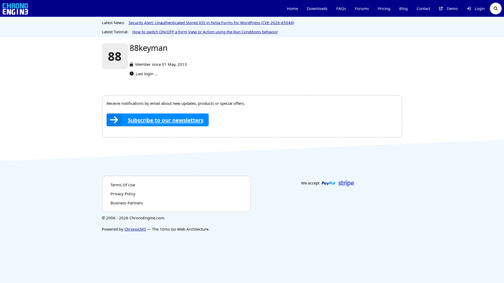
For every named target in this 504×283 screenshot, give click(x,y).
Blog (403, 8)
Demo (452, 8)
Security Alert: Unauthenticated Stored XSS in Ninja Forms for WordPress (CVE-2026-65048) (211, 22)
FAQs (341, 8)
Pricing (384, 8)
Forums (362, 8)
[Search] (496, 8)
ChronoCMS (135, 229)
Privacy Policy (123, 193)
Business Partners (127, 202)
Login (480, 8)
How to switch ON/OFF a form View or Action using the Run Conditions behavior (205, 31)
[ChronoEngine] (15, 8)
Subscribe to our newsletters (165, 120)
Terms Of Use (123, 184)
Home (292, 8)
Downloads (317, 8)
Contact (423, 8)
